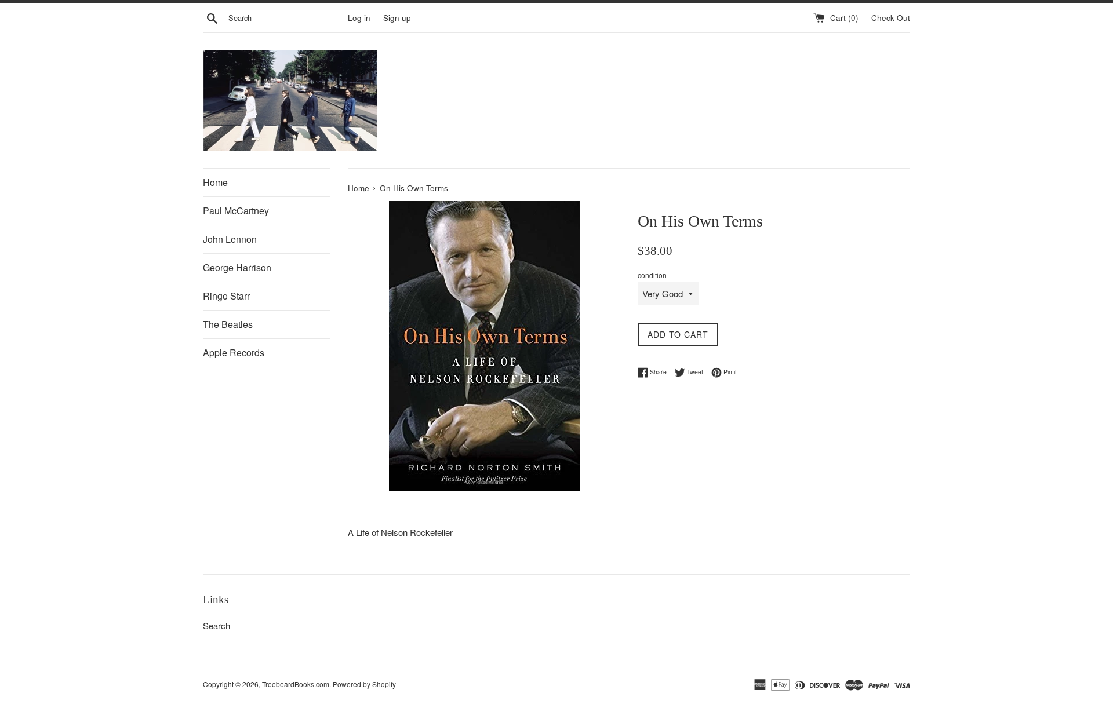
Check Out (890, 17)
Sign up (397, 17)
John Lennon (230, 239)
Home (215, 182)
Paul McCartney (236, 210)
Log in (359, 17)
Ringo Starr (226, 295)
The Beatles (228, 324)
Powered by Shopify (364, 684)
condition (652, 275)
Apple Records (233, 352)
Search (216, 625)
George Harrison (237, 267)
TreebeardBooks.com (295, 684)
